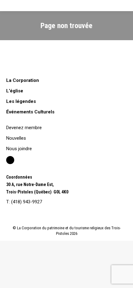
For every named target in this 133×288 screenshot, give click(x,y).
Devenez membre (24, 127)
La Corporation (22, 80)
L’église (14, 91)
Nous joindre (19, 148)
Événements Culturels (30, 112)
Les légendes (21, 101)
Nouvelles (16, 138)
